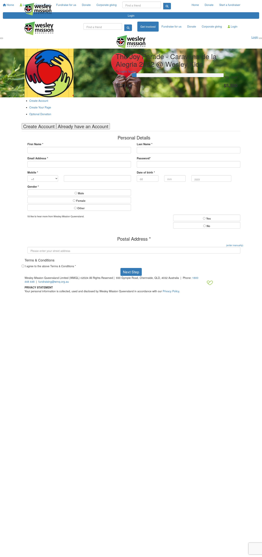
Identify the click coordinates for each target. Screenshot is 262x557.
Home (195, 5)
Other (81, 208)
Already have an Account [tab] (83, 126)
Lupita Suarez (127, 71)
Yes (208, 218)
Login (233, 26)
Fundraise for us (171, 26)
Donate (209, 5)
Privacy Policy (171, 291)
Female (80, 201)
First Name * (35, 144)
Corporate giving (212, 26)
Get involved (148, 27)
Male (80, 193)
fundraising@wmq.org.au (53, 281)
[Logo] (38, 9)
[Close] (260, 38)
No (208, 226)
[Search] (128, 27)
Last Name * (144, 144)
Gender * (33, 186)
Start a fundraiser (229, 5)
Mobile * (32, 172)
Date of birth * (146, 172)
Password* (144, 158)
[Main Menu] (1, 38)
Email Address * (37, 158)
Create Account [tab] (39, 126)
